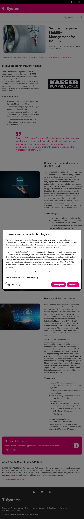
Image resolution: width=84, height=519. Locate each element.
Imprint (21, 278)
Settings (14, 285)
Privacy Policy (11, 278)
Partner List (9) (32, 278)
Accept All (73, 285)
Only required (58, 285)
